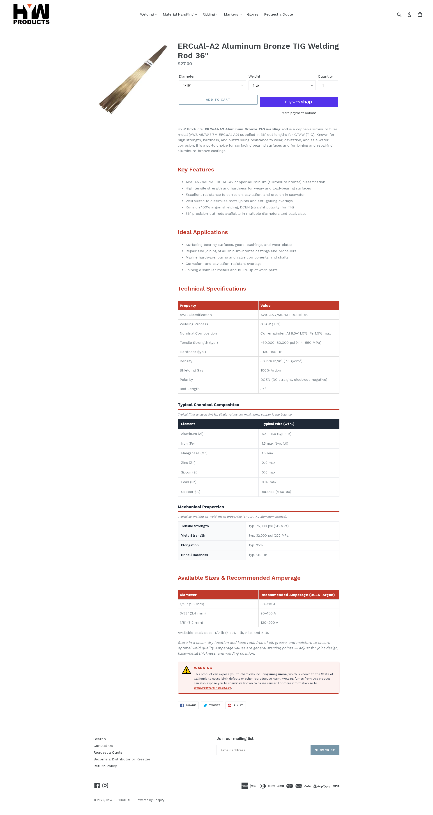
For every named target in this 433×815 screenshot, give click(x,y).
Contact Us (103, 745)
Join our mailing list (235, 738)
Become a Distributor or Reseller (122, 759)
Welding (147, 14)
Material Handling (179, 14)
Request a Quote (278, 14)
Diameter (187, 76)
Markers (231, 14)
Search (100, 739)
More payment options (299, 113)
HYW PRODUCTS (118, 800)
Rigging (209, 14)
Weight (254, 76)
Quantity (325, 76)
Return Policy (105, 766)
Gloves (252, 14)
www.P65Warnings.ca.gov (212, 687)
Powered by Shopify (150, 800)
